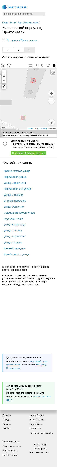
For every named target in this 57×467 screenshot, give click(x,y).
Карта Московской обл (41, 433)
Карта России (9, 22)
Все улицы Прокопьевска (22, 40)
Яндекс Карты (10, 450)
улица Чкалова (13, 242)
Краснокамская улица (17, 170)
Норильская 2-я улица (17, 188)
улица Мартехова (14, 236)
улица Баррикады (15, 224)
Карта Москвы (37, 424)
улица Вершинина (15, 182)
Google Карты (10, 455)
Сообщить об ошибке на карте (28, 153)
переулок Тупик (13, 218)
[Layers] (53, 72)
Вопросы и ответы (12, 446)
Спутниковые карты (40, 452)
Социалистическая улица (19, 212)
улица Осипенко (14, 206)
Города (6, 419)
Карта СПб (35, 428)
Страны (7, 415)
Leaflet (30, 128)
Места (6, 428)
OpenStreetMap (41, 128)
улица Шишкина (13, 194)
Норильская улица (15, 176)
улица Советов (13, 230)
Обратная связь (11, 441)
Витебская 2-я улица (16, 254)
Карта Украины (37, 419)
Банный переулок (14, 248)
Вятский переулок (15, 200)
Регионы (7, 424)
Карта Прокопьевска (28, 22)
